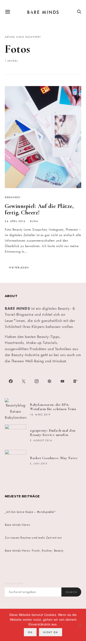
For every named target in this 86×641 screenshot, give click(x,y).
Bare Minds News (17, 524)
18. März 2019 (40, 414)
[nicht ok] (80, 625)
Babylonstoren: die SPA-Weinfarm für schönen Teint (53, 406)
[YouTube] (62, 381)
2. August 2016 (41, 440)
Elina (34, 221)
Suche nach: (14, 583)
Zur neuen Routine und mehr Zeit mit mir (33, 537)
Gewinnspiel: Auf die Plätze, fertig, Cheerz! (39, 209)
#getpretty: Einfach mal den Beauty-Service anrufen (52, 432)
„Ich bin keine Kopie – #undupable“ (30, 512)
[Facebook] (10, 381)
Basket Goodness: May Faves (53, 458)
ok (30, 632)
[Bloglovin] (75, 381)
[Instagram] (36, 381)
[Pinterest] (49, 381)
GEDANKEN (13, 197)
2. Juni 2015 (39, 463)
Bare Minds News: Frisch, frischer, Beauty (34, 550)
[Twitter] (23, 381)
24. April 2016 (15, 221)
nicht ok (50, 632)
